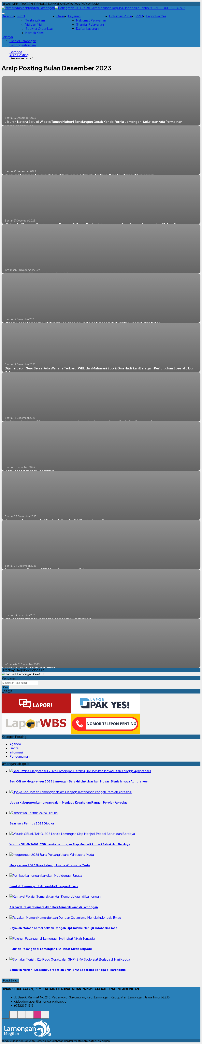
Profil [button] (21, 16)
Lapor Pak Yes (156, 16)
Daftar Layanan (87, 28)
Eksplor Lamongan (22, 41)
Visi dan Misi (33, 24)
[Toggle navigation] (3, 13)
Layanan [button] (74, 16)
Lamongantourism (22, 45)
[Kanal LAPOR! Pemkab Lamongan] (13, 1017)
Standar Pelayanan (90, 24)
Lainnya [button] (7, 37)
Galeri (60, 16)
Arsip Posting (19, 55)
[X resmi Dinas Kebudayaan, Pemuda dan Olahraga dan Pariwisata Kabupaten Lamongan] (29, 1017)
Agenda (15, 744)
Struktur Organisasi (39, 28)
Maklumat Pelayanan (91, 20)
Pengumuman (19, 756)
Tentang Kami (35, 20)
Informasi (16, 752)
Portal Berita (10, 980)
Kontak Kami (34, 33)
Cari (5, 687)
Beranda (8, 16)
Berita (14, 748)
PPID (139, 16)
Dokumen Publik (120, 16)
